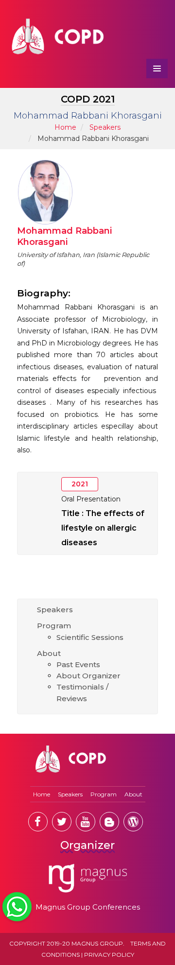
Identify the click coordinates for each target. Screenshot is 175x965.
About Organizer (88, 675)
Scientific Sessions (89, 637)
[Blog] (109, 821)
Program (54, 625)
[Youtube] (85, 821)
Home (65, 127)
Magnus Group (97, 943)
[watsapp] (17, 906)
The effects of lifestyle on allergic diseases (102, 528)
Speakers (105, 127)
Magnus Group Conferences (87, 907)
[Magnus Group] (88, 878)
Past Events (78, 664)
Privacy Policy (109, 954)
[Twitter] (61, 821)
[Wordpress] (133, 821)
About (49, 653)
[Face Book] (38, 821)
